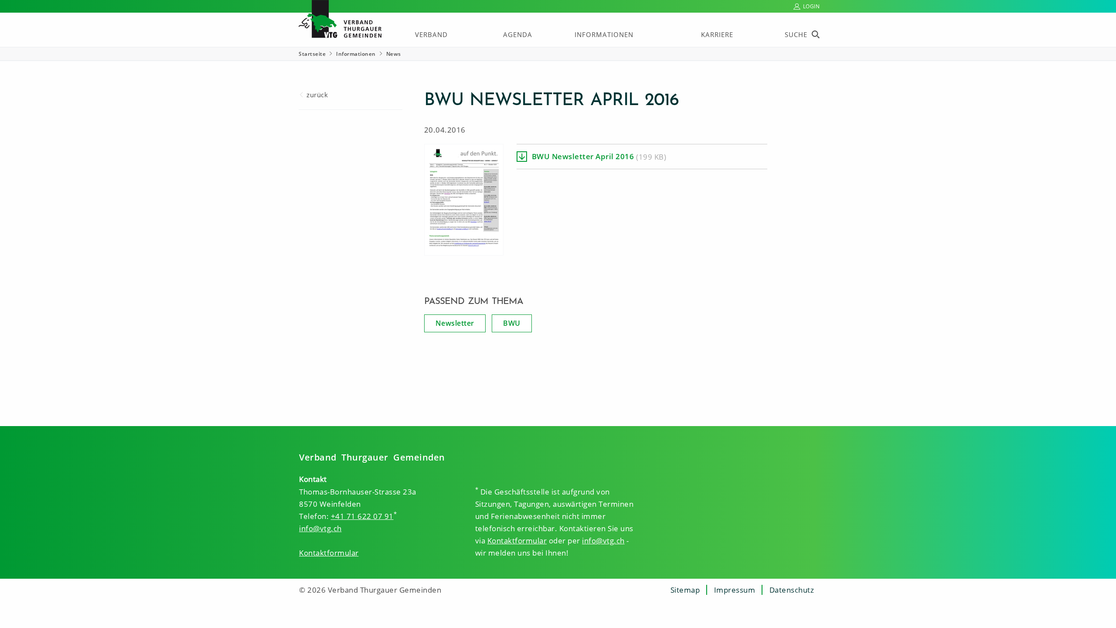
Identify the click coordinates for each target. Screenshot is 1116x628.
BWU (512, 323)
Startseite (312, 54)
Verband (431, 34)
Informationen (604, 34)
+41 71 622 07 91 (362, 516)
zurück (317, 94)
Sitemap (685, 590)
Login (811, 6)
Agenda (517, 34)
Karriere (717, 34)
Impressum (734, 590)
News (393, 54)
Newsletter (455, 323)
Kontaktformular (329, 553)
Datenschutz (791, 590)
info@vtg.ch (320, 528)
